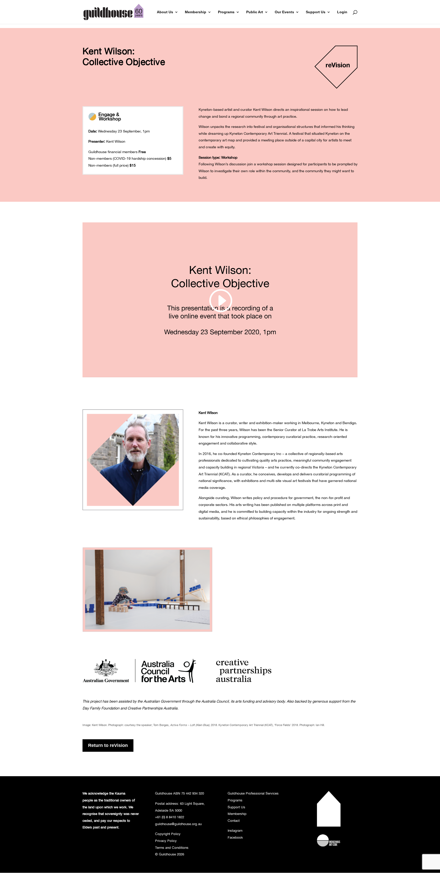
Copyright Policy (168, 834)
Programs (226, 12)
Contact (234, 820)
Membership (195, 12)
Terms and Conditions (171, 847)
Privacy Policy (166, 841)
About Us (165, 12)
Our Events (284, 12)
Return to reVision (108, 745)
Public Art (254, 12)
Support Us (315, 12)
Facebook (235, 837)
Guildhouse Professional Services (253, 793)
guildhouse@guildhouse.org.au (178, 824)
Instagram (235, 830)
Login (342, 12)
